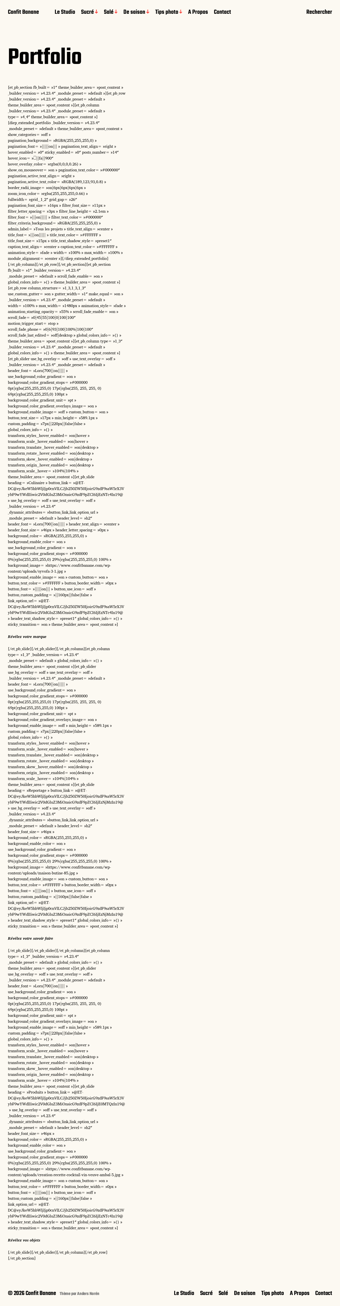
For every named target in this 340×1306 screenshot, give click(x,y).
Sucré (87, 12)
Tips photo (166, 12)
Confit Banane (23, 12)
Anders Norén (88, 1293)
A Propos (198, 12)
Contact (222, 12)
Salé (109, 12)
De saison (134, 12)
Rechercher (319, 12)
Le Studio (65, 12)
